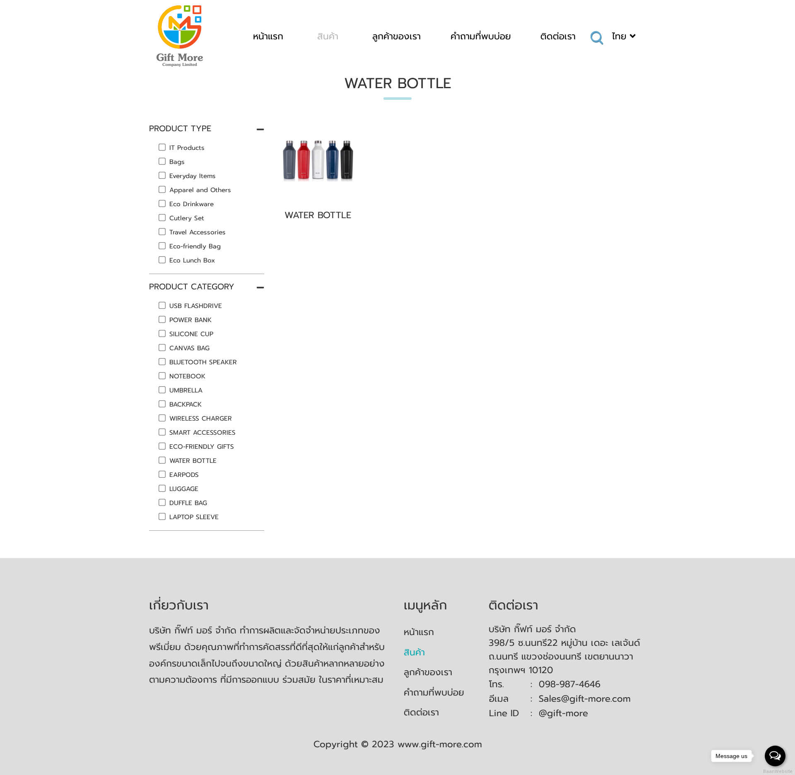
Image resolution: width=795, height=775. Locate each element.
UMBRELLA (185, 390)
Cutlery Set (186, 218)
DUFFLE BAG (188, 503)
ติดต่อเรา (558, 36)
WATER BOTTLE (193, 460)
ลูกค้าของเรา (396, 36)
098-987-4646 (569, 684)
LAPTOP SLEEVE (194, 517)
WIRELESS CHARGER (200, 418)
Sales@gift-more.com (585, 698)
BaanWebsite (775, 771)
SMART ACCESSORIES (202, 432)
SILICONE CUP (191, 334)
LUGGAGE (183, 488)
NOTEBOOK (187, 376)
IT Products (187, 147)
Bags (177, 161)
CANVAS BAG (189, 348)
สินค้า (414, 652)
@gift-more (563, 713)
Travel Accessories (197, 232)
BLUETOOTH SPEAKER (203, 362)
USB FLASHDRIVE (195, 305)
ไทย (621, 36)
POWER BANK (190, 320)
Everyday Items (192, 176)
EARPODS (184, 474)
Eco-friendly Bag (195, 246)
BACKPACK (185, 404)
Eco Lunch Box (192, 260)
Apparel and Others (200, 190)
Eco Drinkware (191, 204)
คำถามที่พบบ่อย (480, 36)
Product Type (180, 128)
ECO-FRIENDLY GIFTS (201, 446)
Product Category (191, 286)
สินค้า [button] (327, 36)
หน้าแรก (268, 36)
